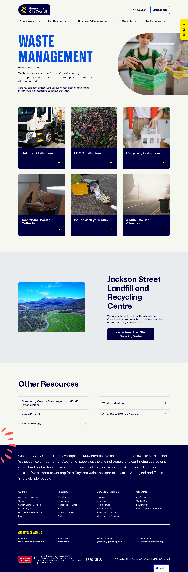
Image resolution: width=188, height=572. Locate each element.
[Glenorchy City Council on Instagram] (91, 559)
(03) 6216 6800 (65, 541)
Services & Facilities (108, 491)
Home (21, 67)
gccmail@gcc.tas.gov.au (110, 541)
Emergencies (63, 501)
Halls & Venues (103, 504)
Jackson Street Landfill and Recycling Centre (130, 334)
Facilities (101, 497)
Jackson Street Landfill (68, 504)
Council (22, 491)
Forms (21, 516)
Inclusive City (142, 504)
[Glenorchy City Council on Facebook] (87, 559)
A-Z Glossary (142, 497)
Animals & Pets (64, 497)
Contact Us (141, 501)
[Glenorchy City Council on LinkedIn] (96, 559)
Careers (22, 501)
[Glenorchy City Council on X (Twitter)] (100, 559)
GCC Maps (102, 501)
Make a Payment (104, 508)
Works (61, 516)
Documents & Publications (30, 512)
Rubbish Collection (66, 512)
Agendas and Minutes (28, 497)
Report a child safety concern (149, 508)
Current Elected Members (29, 504)
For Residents (34, 67)
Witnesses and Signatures (109, 516)
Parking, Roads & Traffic (107, 512)
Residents (63, 491)
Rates (60, 508)
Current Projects (25, 508)
